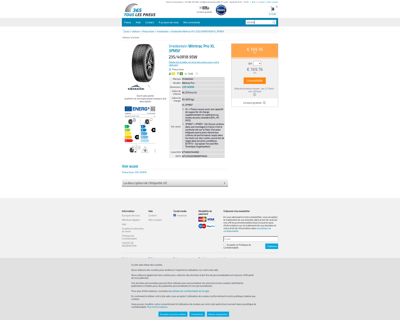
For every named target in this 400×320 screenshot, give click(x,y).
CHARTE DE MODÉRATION (129, 244)
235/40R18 (188, 87)
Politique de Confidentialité (129, 237)
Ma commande (191, 22)
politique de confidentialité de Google (190, 291)
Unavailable (255, 80)
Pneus (127, 22)
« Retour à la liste (130, 37)
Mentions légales (131, 219)
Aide (253, 2)
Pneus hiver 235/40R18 (134, 172)
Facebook (181, 215)
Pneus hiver (148, 31)
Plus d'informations (157, 306)
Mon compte (272, 2)
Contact (261, 2)
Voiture (136, 31)
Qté (250, 63)
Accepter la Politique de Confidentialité (237, 246)
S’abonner (272, 246)
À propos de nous (169, 22)
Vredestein (162, 31)
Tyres (126, 31)
